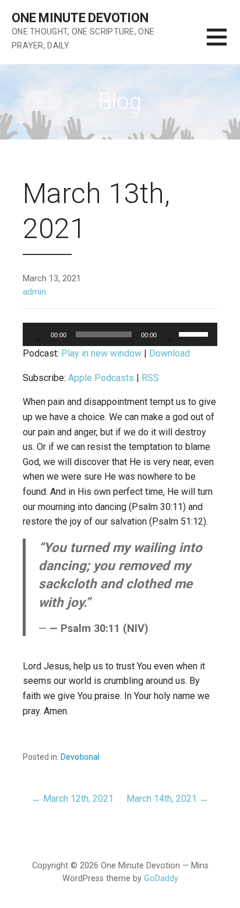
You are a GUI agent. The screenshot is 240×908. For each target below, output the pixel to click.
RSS (150, 377)
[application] (120, 334)
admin (34, 292)
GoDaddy (161, 878)
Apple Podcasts (101, 377)
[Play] (38, 336)
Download (169, 353)
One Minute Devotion (80, 18)
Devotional (80, 757)
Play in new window (101, 353)
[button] (223, 44)
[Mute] (169, 336)
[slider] (195, 333)
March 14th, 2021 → (167, 798)
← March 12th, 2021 (72, 798)
